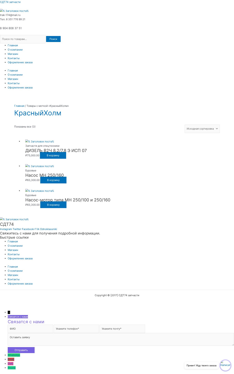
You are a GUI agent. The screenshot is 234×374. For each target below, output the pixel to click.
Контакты (14, 58)
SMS (10, 363)
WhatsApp (14, 355)
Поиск (53, 39)
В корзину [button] (53, 155)
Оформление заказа (20, 62)
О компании (15, 49)
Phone (12, 367)
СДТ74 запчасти (10, 2)
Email (11, 359)
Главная (13, 45)
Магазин (13, 54)
